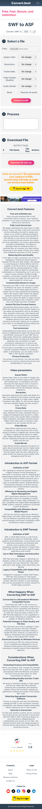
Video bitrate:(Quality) (9, 78)
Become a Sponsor (10, 777)
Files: (4, 48)
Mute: (10, 92)
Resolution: (9, 64)
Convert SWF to (14, 31)
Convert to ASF (21, 100)
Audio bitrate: (9, 86)
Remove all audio (29, 92)
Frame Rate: (9, 71)
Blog (10, 774)
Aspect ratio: (10, 57)
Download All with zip (21, 163)
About (10, 770)
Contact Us (10, 781)
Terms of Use (31, 770)
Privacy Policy (31, 774)
